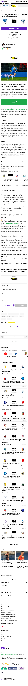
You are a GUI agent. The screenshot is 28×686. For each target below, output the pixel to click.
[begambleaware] (12, 668)
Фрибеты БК (4, 589)
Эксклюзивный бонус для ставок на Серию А (14, 101)
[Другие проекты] (4, 1)
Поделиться (13, 326)
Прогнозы (4, 313)
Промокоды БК (5, 582)
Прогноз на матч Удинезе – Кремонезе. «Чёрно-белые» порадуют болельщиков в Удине (13, 537)
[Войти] (24, 1)
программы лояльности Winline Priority (15, 109)
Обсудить (7, 305)
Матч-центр (4, 347)
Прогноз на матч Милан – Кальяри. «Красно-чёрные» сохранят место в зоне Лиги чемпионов (13, 441)
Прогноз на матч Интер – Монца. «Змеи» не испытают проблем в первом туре (13, 406)
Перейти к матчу (14, 28)
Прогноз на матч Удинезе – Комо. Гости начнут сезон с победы (12, 394)
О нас (2, 600)
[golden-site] (7, 664)
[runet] (2, 664)
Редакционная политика (6, 618)
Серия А (21, 316)
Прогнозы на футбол (12, 316)
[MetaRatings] (5, 648)
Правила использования (6, 612)
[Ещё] (26, 1)
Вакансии (3, 602)
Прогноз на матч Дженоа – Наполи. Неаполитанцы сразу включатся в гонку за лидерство (13, 383)
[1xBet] (5, 6)
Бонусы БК (4, 585)
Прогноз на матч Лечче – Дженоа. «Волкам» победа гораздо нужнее (13, 453)
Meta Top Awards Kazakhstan (7, 636)
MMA (2, 634)
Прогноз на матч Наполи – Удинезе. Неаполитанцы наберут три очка (11, 477)
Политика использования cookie (8, 614)
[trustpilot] (4, 668)
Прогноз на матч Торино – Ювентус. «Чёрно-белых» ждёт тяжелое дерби (13, 429)
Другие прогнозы (7, 362)
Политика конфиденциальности (8, 610)
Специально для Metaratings (7, 606)
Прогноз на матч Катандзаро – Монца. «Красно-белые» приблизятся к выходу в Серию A (13, 465)
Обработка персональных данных (8, 616)
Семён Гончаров (10, 44)
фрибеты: (8, 229)
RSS (2, 608)
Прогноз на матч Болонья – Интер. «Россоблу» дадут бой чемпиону (11, 514)
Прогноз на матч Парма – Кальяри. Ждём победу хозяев (12, 370)
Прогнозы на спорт (13, 313)
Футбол (3, 316)
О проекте (3, 604)
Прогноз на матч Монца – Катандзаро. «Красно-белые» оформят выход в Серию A (13, 417)
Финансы (3, 640)
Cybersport (3, 632)
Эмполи (5, 23)
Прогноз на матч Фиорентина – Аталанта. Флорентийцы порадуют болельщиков (13, 525)
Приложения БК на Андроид (8, 579)
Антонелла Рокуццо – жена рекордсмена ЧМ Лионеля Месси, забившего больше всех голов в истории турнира (8, 565)
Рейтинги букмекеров (6, 575)
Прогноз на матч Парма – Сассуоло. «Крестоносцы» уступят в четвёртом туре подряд (13, 489)
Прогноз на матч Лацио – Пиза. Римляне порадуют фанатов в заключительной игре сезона (13, 502)
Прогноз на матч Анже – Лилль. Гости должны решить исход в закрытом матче (10, 180)
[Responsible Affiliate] (6, 672)
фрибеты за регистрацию (12, 223)
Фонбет (22, 313)
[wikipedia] (15, 664)
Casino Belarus (4, 638)
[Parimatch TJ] (13, 6)
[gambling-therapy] (21, 668)
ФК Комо (3, 318)
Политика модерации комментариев (9, 620)
